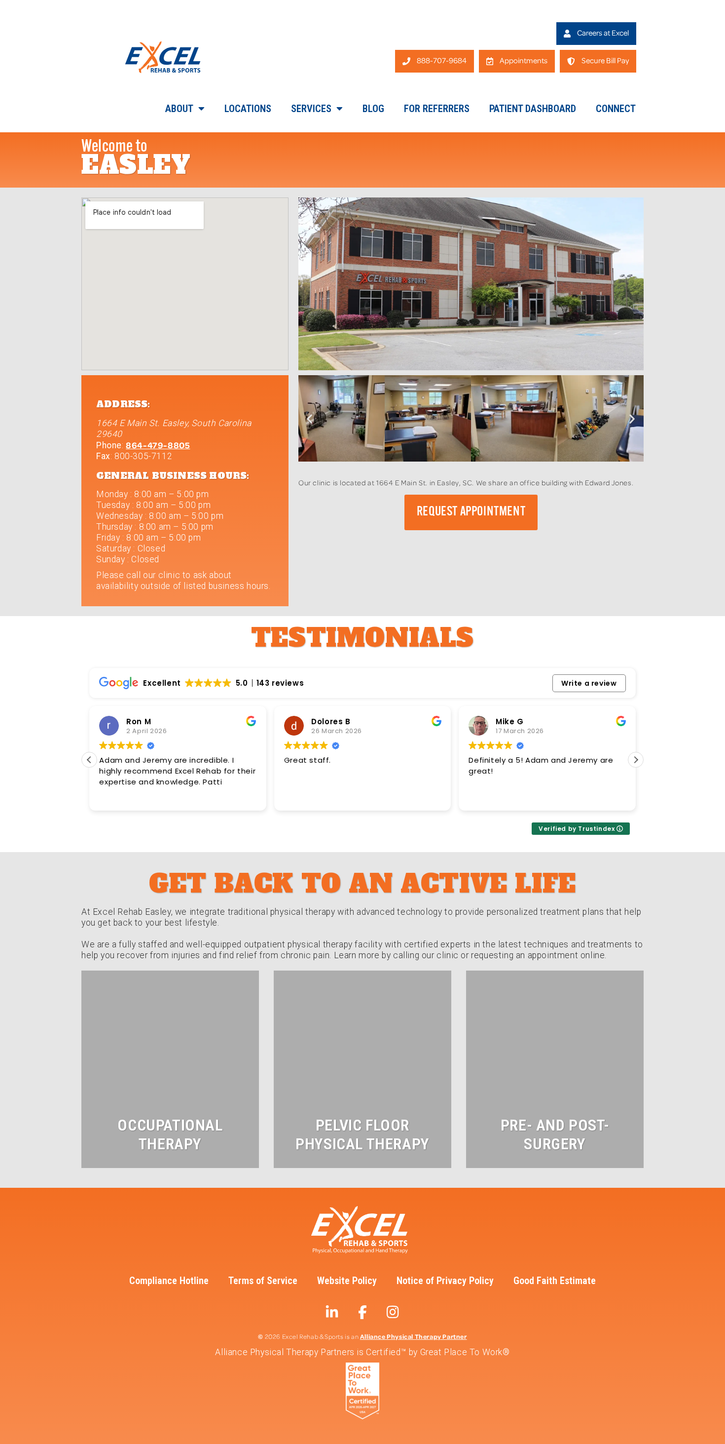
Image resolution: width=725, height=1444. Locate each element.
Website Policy (347, 1281)
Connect (616, 109)
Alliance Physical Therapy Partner (413, 1336)
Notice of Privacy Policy (445, 1281)
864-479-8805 (158, 444)
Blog (373, 109)
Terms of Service (262, 1281)
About (179, 109)
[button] (309, 418)
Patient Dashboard (532, 109)
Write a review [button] (588, 683)
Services (311, 109)
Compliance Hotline (169, 1281)
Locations (247, 109)
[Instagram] (393, 1312)
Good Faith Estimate (554, 1281)
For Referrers (437, 109)
